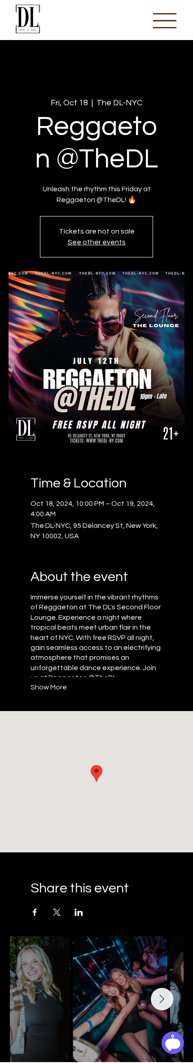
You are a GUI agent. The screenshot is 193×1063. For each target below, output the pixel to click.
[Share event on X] (57, 912)
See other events (97, 242)
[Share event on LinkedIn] (79, 912)
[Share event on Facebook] (35, 912)
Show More (49, 687)
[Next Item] (162, 999)
